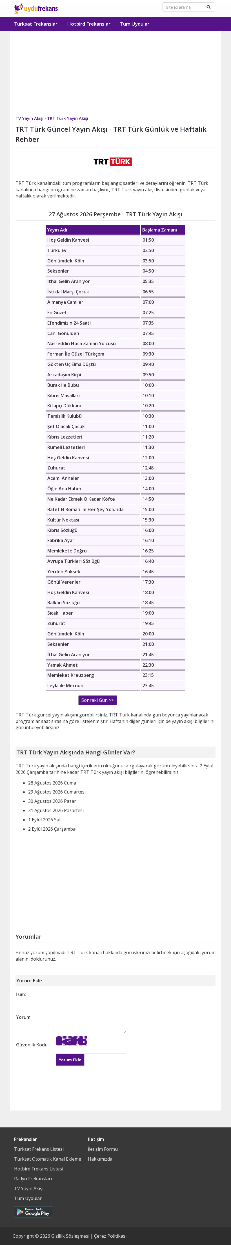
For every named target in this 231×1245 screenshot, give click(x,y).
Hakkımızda (100, 1159)
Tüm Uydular (134, 24)
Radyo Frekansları (33, 1179)
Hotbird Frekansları (89, 24)
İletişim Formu (103, 1149)
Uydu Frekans (36, 8)
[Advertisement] (115, 73)
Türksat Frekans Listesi (39, 1149)
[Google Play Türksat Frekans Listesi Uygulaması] (33, 1210)
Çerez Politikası (110, 1236)
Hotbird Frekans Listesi (38, 1169)
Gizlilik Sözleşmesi (70, 1236)
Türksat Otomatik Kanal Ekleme (47, 1159)
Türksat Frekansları (36, 24)
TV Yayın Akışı (28, 1188)
